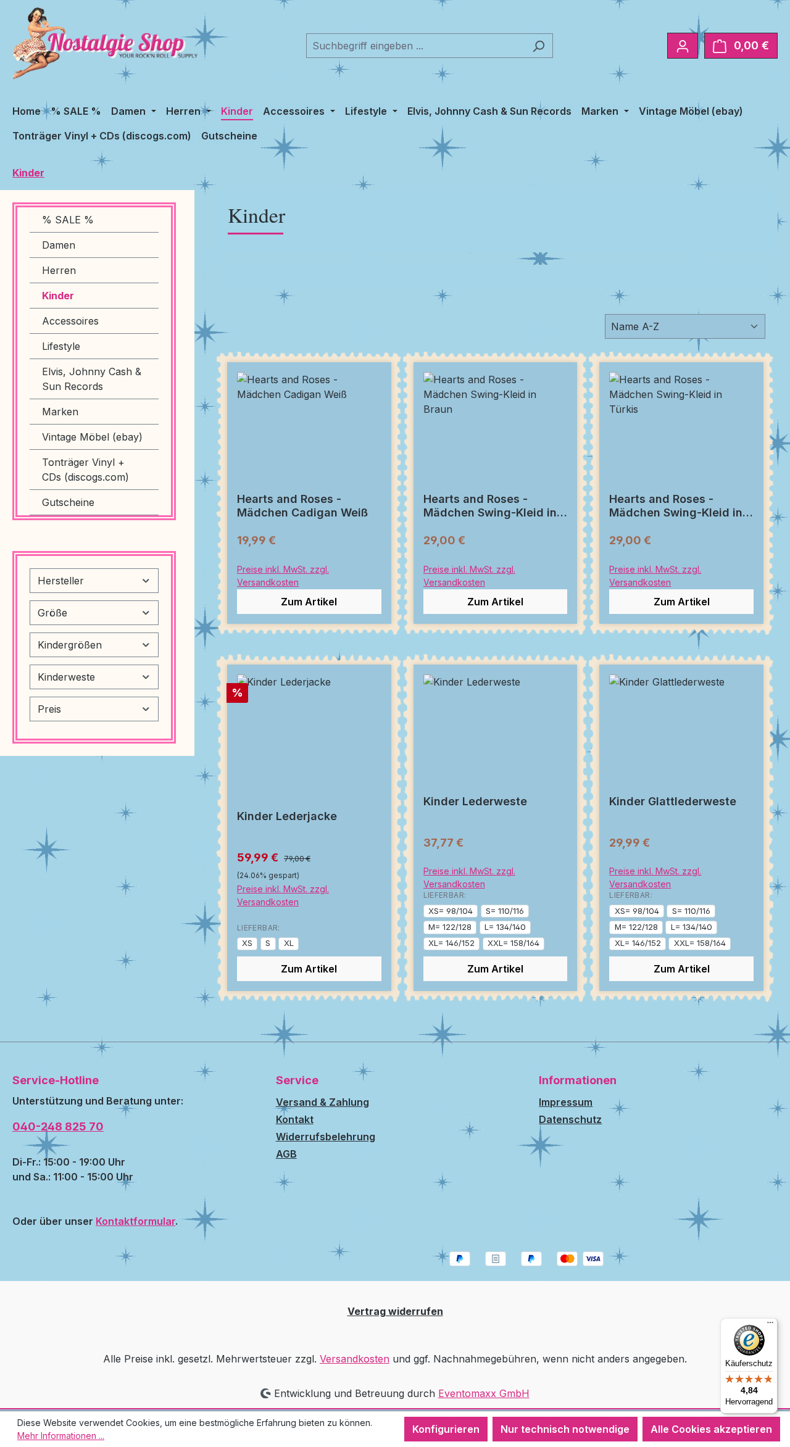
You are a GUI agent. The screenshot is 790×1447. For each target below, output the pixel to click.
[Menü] (770, 1325)
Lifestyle (61, 346)
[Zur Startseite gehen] (105, 43)
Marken (60, 411)
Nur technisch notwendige (565, 1429)
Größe (52, 613)
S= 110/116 (505, 911)
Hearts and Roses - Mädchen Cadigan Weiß (302, 505)
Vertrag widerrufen (395, 1311)
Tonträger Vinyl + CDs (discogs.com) (85, 469)
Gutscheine (68, 502)
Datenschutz (570, 1119)
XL (289, 943)
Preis (49, 709)
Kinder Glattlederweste (672, 801)
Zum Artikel (309, 601)
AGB (286, 1154)
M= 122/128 (450, 927)
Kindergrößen (70, 645)
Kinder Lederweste (475, 801)
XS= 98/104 (450, 911)
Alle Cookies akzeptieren (711, 1429)
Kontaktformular (135, 1221)
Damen (58, 245)
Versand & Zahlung (322, 1102)
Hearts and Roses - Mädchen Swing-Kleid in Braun (490, 506)
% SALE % (68, 220)
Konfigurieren (446, 1429)
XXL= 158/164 (513, 943)
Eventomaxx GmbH (484, 1393)
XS (247, 943)
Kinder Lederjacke (287, 816)
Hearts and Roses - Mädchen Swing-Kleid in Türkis (675, 506)
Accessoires (70, 321)
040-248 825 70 (58, 1126)
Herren (59, 270)
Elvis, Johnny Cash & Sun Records (91, 378)
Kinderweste (66, 677)
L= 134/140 (505, 927)
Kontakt (295, 1119)
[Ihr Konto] (682, 45)
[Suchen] (538, 45)
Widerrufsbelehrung (325, 1136)
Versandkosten (354, 1359)
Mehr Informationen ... (60, 1435)
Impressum (565, 1102)
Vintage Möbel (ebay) (92, 437)
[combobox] (415, 45)
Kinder (58, 295)
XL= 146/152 (451, 943)
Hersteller (61, 580)
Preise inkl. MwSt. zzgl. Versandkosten (283, 575)
